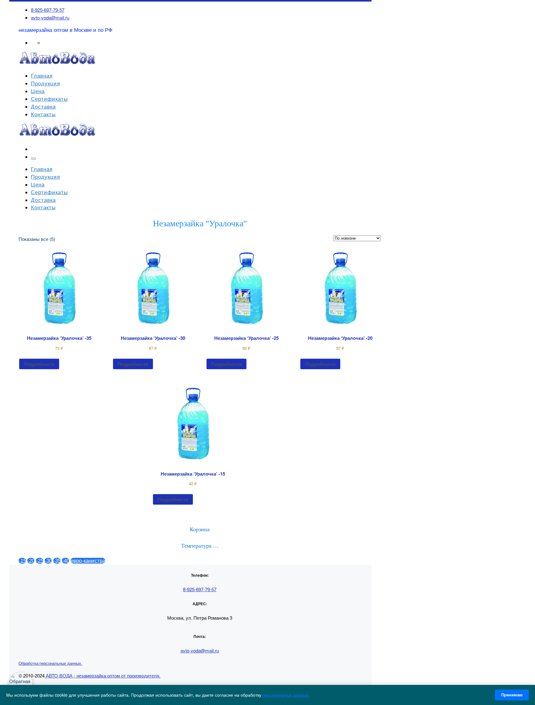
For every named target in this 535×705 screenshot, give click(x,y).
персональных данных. (286, 695)
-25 (39, 561)
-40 (65, 561)
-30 (48, 561)
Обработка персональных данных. (50, 663)
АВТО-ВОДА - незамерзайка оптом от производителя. (102, 675)
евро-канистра (88, 561)
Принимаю (512, 695)
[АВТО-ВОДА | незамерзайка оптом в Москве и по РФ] (57, 63)
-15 (22, 561)
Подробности (39, 364)
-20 (31, 561)
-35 (57, 561)
